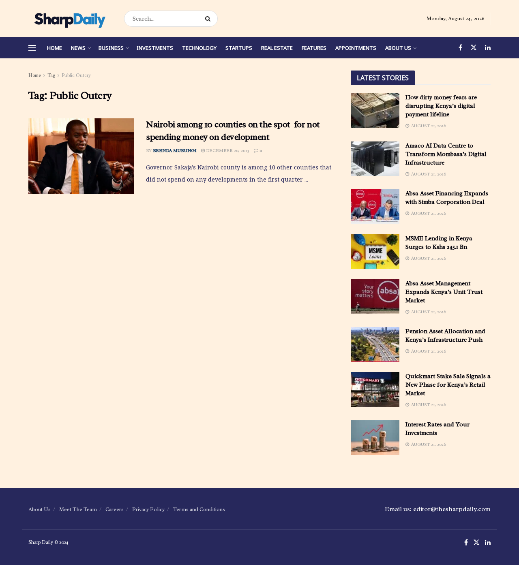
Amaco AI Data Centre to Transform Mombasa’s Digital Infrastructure (446, 154)
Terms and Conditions (199, 509)
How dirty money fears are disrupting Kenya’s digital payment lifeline (441, 106)
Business (111, 47)
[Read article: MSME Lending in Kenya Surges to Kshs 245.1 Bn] (375, 251)
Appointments (355, 47)
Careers (114, 509)
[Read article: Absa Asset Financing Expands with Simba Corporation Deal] (375, 206)
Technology (199, 47)
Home (54, 47)
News (78, 47)
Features (314, 47)
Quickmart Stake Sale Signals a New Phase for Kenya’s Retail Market (448, 384)
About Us (398, 47)
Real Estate (277, 47)
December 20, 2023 (227, 150)
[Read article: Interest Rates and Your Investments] (375, 437)
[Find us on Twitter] (473, 47)
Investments (155, 47)
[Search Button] (209, 19)
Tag (51, 75)
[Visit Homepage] (69, 19)
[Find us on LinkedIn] (488, 47)
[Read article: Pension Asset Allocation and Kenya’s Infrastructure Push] (375, 344)
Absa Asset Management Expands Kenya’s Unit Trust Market (444, 292)
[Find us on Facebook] (460, 47)
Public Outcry (76, 75)
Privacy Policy (148, 509)
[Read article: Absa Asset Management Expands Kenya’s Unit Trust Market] (375, 296)
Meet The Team (78, 509)
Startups (238, 47)
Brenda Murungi (175, 150)
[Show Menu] (32, 48)
